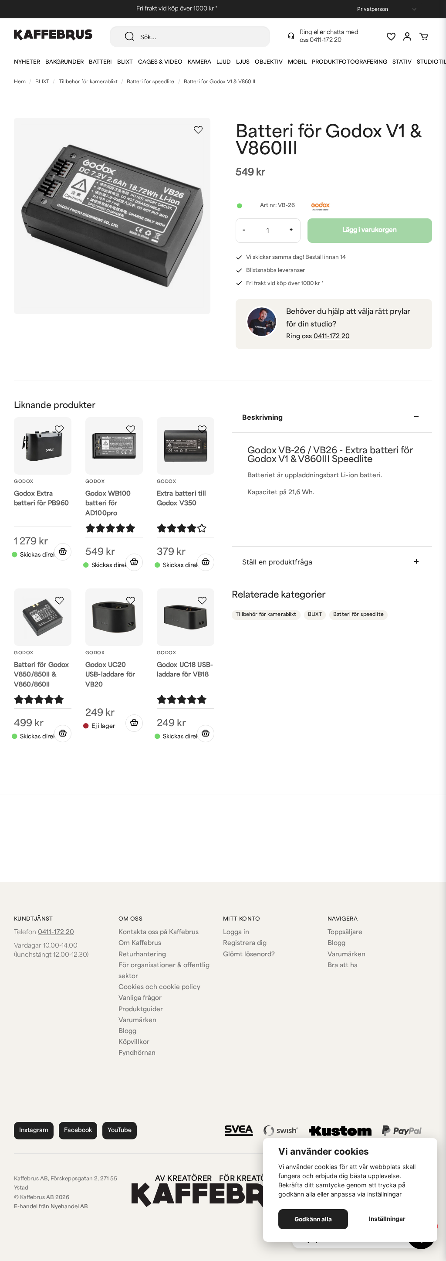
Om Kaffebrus (139, 943)
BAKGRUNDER (64, 62)
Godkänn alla (313, 1219)
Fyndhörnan (136, 1053)
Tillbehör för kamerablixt (88, 82)
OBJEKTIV (269, 62)
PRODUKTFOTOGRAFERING (349, 62)
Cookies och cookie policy (159, 987)
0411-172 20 (325, 40)
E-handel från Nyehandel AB (51, 1207)
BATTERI (100, 62)
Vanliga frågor (140, 998)
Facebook (78, 1130)
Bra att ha (343, 965)
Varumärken (137, 1020)
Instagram (33, 1130)
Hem (20, 82)
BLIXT (125, 62)
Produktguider (140, 1009)
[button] (198, 130)
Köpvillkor (133, 1042)
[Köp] (62, 552)
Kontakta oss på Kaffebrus (158, 932)
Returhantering (142, 955)
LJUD (223, 62)
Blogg (127, 1031)
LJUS (243, 62)
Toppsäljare (345, 932)
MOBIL (297, 62)
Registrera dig (245, 943)
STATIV (402, 62)
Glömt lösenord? (249, 955)
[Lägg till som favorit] (390, 36)
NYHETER (27, 62)
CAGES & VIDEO (160, 62)
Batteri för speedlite (150, 82)
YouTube (120, 1130)
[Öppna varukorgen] (424, 36)
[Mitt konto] (407, 36)
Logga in (236, 932)
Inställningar (387, 1218)
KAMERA (199, 62)
